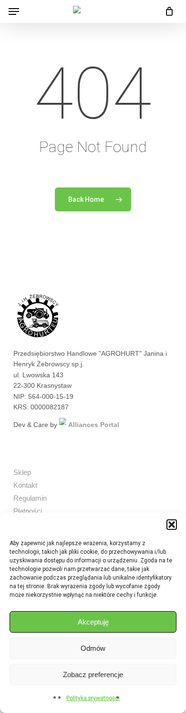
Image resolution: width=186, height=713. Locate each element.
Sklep (22, 472)
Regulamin (30, 498)
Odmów (93, 648)
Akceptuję (93, 622)
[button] (171, 524)
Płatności (27, 511)
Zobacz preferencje (93, 674)
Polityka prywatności (93, 698)
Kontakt (25, 485)
